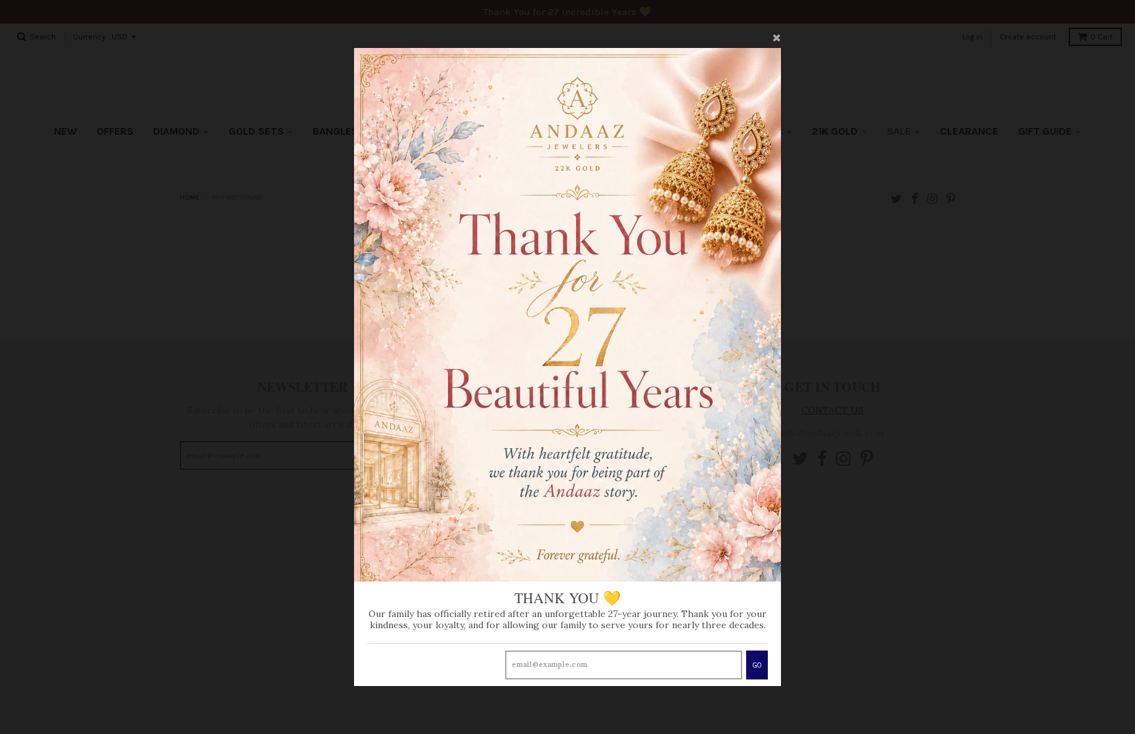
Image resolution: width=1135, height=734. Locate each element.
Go (757, 665)
